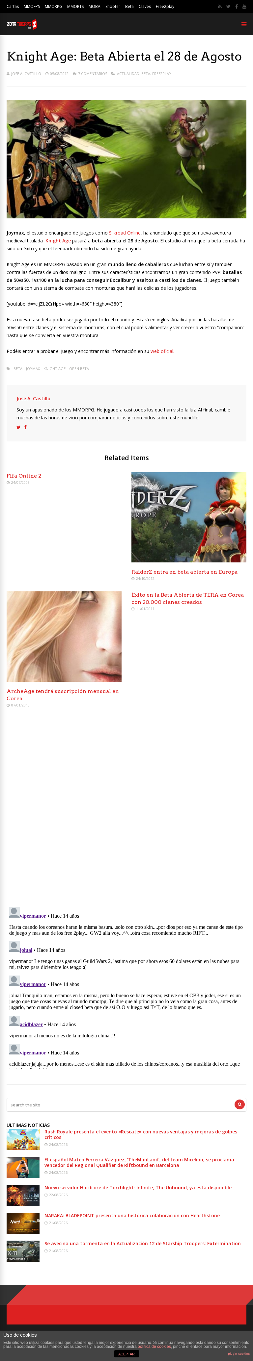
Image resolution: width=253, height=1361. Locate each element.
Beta (129, 6)
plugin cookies (239, 1353)
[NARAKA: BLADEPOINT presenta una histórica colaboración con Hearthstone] (23, 1232)
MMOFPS (32, 6)
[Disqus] (126, 808)
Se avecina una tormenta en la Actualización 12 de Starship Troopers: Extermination (142, 1243)
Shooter (112, 6)
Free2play (165, 6)
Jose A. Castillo (26, 73)
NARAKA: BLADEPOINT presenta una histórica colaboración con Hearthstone (132, 1215)
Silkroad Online (125, 233)
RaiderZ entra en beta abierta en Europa (184, 572)
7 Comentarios (92, 73)
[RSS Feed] (220, 6)
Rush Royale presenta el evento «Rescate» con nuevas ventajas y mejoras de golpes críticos (140, 1134)
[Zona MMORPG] (22, 28)
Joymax (33, 368)
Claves (145, 6)
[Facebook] (236, 6)
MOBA (94, 6)
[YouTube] (244, 6)
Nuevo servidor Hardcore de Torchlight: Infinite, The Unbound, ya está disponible (138, 1187)
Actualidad (128, 73)
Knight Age (54, 368)
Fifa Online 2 (24, 476)
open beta (79, 368)
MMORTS (75, 6)
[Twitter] (228, 6)
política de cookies (154, 1346)
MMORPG (53, 6)
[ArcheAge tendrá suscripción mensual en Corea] (64, 680)
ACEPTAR (126, 1354)
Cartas (13, 6)
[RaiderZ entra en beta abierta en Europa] (188, 560)
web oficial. (162, 351)
